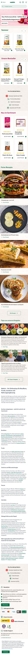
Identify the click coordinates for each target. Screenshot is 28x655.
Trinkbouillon (4, 440)
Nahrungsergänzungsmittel (17, 547)
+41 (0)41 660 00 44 (6, 637)
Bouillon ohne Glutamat (6, 436)
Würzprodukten (11, 416)
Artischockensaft (5, 554)
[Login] (23, 2)
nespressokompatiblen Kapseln (18, 511)
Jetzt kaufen (4, 23)
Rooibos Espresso (11, 529)
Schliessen (5, 651)
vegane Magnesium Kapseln (11, 558)
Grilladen (21, 478)
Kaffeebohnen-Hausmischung (18, 509)
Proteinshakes (22, 553)
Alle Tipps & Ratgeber (13, 379)
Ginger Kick (4, 527)
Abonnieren (5, 604)
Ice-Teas (13, 505)
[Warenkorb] (26, 2)
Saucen (22, 488)
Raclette (21, 480)
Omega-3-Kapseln (11, 559)
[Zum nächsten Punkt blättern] (25, 31)
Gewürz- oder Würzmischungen (14, 472)
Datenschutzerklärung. (7, 648)
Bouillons (7, 433)
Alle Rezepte (13, 313)
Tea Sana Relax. (11, 530)
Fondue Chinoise (20, 443)
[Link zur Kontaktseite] (20, 2)
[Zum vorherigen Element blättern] (22, 31)
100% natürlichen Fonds (17, 451)
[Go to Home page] (12, 2)
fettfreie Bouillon (17, 435)
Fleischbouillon (9, 435)
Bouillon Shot (4, 526)
